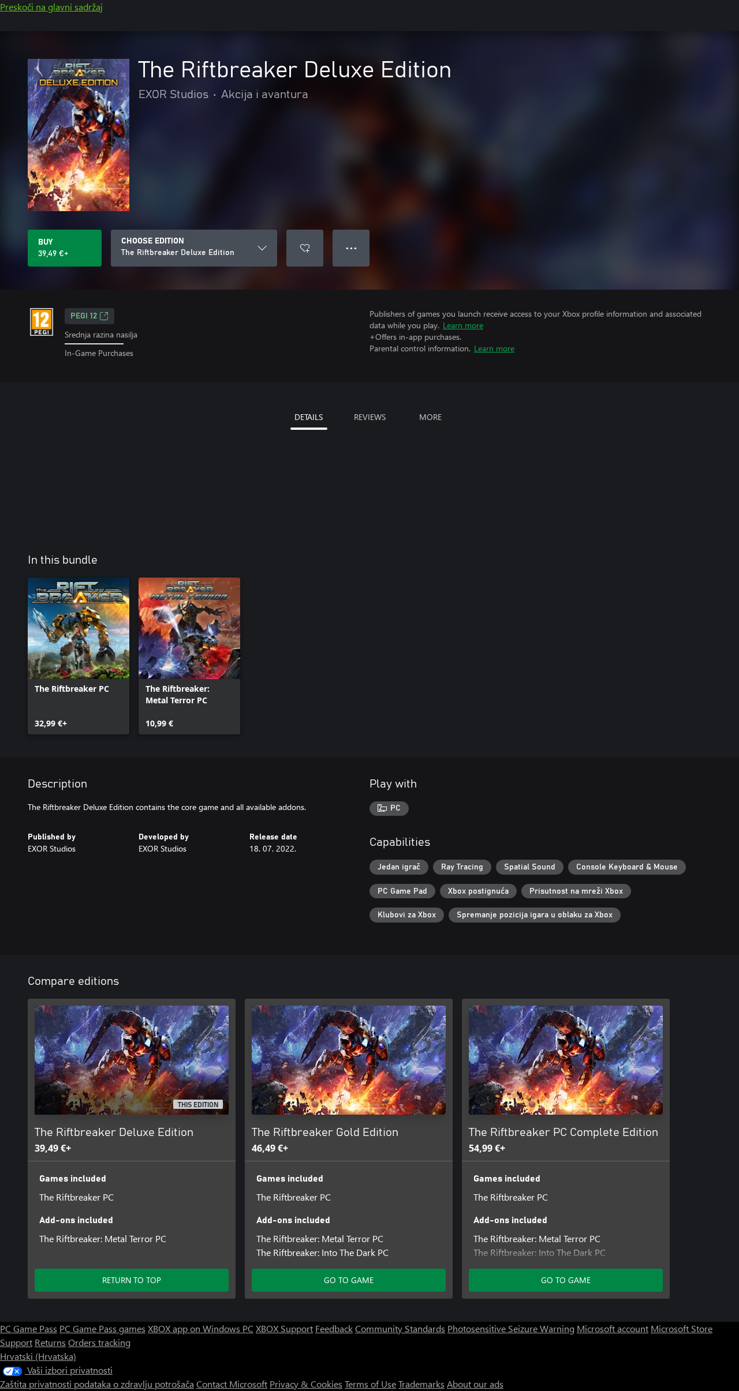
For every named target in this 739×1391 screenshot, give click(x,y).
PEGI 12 (83, 316)
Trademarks (421, 1384)
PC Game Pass (28, 1328)
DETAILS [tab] (308, 416)
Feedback (334, 1328)
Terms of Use (370, 1384)
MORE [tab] (430, 416)
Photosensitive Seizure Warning (510, 1328)
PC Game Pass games (102, 1328)
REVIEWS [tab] (370, 416)
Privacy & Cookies (306, 1384)
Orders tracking (99, 1342)
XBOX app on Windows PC (200, 1328)
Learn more (463, 325)
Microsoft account (612, 1328)
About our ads (475, 1384)
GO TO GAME (349, 1279)
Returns (50, 1342)
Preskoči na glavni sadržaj (51, 7)
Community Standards (400, 1328)
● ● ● (351, 248)
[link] (78, 656)
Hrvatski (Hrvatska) (38, 1356)
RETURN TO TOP (131, 1279)
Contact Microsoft (231, 1384)
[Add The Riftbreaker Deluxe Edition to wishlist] (304, 248)
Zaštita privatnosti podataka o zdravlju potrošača (97, 1384)
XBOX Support (284, 1328)
